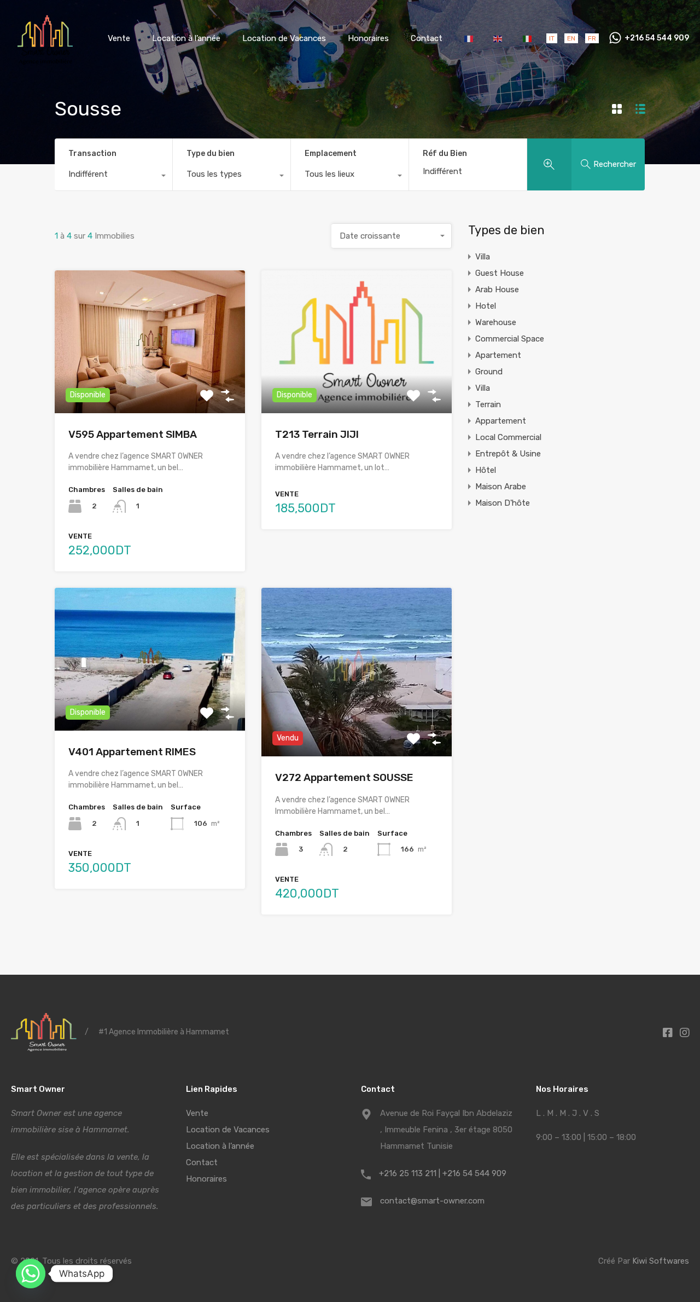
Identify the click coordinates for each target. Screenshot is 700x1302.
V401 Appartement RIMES (132, 751)
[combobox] (113, 177)
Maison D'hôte (502, 503)
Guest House (499, 273)
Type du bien (210, 153)
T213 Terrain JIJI (317, 434)
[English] (499, 38)
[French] (469, 38)
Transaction (92, 153)
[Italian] (527, 38)
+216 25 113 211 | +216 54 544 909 (442, 1173)
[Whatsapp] (30, 1273)
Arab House (497, 289)
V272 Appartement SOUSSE (344, 777)
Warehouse (495, 322)
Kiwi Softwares (660, 1261)
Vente (119, 38)
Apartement (498, 355)
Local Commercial (508, 437)
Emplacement (331, 153)
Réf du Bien (445, 153)
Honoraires (368, 38)
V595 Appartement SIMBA (132, 434)
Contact (426, 38)
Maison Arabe (500, 486)
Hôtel (485, 470)
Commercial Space (509, 339)
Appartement (500, 421)
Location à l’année (186, 38)
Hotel (485, 306)
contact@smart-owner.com (432, 1201)
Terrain (488, 404)
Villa (482, 257)
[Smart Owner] (45, 61)
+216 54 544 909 (657, 38)
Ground (489, 372)
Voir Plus (150, 384)
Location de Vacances (284, 38)
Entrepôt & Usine (508, 454)
